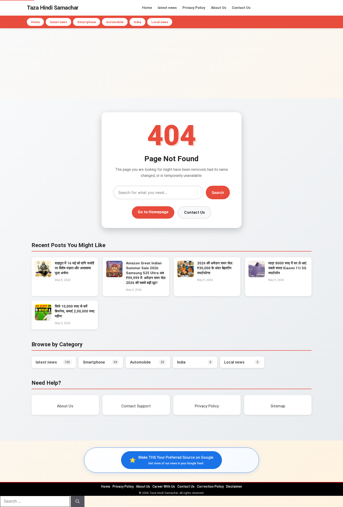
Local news (159, 22)
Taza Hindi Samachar (53, 7)
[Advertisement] (172, 63)
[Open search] (315, 8)
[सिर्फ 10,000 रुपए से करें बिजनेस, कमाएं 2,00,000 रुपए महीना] (43, 319)
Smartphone (86, 22)
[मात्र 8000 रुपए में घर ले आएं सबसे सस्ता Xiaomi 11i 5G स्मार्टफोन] (256, 275)
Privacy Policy (193, 8)
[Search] (77, 501)
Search (218, 192)
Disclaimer (234, 486)
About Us (218, 8)
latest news (167, 8)
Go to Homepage (153, 212)
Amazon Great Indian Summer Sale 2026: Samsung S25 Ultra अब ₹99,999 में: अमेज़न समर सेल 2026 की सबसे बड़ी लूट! (145, 273)
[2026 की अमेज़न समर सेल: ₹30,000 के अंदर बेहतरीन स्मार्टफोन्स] (185, 275)
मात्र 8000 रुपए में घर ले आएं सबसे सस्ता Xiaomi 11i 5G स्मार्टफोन (287, 268)
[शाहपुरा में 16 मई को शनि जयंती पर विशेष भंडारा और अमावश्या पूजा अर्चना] (43, 275)
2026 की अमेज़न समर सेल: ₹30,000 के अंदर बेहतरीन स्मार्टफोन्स (215, 268)
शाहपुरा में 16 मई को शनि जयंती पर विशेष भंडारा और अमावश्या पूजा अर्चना (74, 268)
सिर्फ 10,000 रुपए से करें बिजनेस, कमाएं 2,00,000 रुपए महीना (74, 311)
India (137, 22)
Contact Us (241, 8)
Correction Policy (210, 486)
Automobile (114, 22)
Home (147, 8)
